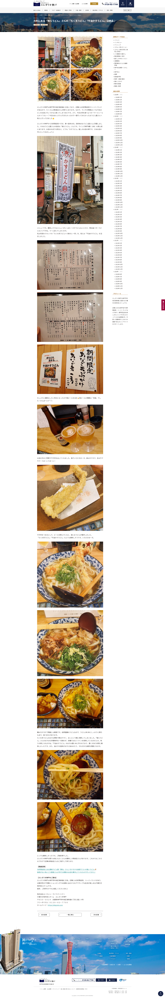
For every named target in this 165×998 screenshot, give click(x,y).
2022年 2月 (119, 214)
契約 (128, 956)
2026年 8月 (119, 114)
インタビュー (118, 42)
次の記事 (96, 915)
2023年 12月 (119, 207)
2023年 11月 (119, 205)
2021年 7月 (119, 257)
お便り (41, 15)
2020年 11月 (119, 286)
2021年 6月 (119, 255)
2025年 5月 (119, 128)
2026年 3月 (119, 102)
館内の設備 (117, 84)
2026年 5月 (119, 107)
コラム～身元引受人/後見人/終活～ (121, 50)
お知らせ (112, 965)
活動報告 (117, 61)
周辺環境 (113, 956)
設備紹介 (98, 944)
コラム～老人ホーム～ (120, 47)
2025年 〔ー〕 (118, 116)
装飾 (115, 74)
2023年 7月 (119, 195)
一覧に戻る (70, 915)
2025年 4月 (119, 126)
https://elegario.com (55, 905)
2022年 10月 (119, 233)
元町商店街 (36, 24)
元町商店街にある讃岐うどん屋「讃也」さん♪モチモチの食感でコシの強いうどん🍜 (66, 869)
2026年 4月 (119, 104)
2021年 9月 (119, 262)
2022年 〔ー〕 (118, 209)
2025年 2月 (119, 121)
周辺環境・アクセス (114, 953)
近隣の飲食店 (44, 24)
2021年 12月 (119, 269)
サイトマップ (56, 989)
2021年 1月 (119, 243)
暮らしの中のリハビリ (120, 58)
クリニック (117, 45)
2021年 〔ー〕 (118, 240)
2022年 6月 (119, 224)
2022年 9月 (119, 231)
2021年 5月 (119, 253)
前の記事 (44, 915)
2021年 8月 (119, 260)
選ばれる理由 (77, 939)
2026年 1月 (119, 97)
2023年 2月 (119, 183)
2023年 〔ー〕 (118, 178)
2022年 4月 (119, 219)
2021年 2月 (119, 245)
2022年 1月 (119, 212)
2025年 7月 (119, 133)
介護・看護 (128, 941)
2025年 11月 (119, 142)
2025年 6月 (119, 131)
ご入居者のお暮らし (120, 54)
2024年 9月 (119, 169)
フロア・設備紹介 (98, 939)
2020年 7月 (119, 276)
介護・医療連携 (127, 939)
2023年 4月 (119, 188)
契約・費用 (128, 953)
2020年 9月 (119, 281)
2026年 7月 (119, 111)
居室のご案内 (111, 939)
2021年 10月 (119, 264)
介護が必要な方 (114, 947)
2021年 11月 (119, 267)
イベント (117, 40)
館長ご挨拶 (117, 86)
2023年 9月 (119, 200)
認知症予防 (117, 77)
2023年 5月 (119, 190)
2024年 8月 (119, 166)
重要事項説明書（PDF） (82, 989)
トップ (35, 15)
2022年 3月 (119, 217)
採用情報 (94, 3)
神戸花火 (117, 72)
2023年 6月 (119, 193)
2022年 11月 (119, 236)
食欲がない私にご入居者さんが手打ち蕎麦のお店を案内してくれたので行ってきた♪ (66, 872)
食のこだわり (118, 81)
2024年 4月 (119, 157)
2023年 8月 (119, 197)
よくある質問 (84, 3)
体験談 (87, 939)
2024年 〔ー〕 (118, 147)
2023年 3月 (119, 186)
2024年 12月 (119, 176)
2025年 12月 (119, 145)
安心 (76, 947)
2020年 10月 (119, 284)
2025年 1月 (119, 119)
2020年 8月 (119, 279)
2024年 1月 (119, 150)
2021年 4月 (119, 250)
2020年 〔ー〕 (118, 271)
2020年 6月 (119, 274)
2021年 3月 (119, 248)
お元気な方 (113, 942)
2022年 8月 (119, 229)
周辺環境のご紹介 (119, 56)
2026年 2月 (119, 100)
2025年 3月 (119, 124)
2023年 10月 (119, 202)
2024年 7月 (119, 164)
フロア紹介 (98, 941)
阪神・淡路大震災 (119, 79)
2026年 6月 (119, 109)
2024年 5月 (119, 159)
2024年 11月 (119, 173)
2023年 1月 (119, 181)
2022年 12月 (119, 238)
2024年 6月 (119, 162)
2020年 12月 (119, 288)
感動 (76, 944)
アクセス (112, 959)
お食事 (99, 953)
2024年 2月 (119, 152)
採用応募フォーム (122, 988)
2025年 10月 (119, 140)
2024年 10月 (119, 171)
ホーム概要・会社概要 (74, 3)
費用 (128, 959)
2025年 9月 (119, 138)
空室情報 (105, 965)
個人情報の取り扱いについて (68, 989)
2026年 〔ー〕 (118, 94)
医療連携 (127, 944)
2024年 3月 (119, 155)
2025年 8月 (119, 135)
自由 (76, 941)
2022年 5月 (119, 221)
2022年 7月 (119, 226)
